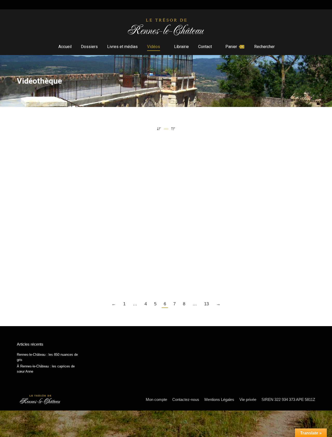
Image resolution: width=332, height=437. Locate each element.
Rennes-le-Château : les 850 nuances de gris (47, 357)
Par (46, 158)
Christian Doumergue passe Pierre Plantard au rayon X (82, 149)
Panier (234, 46)
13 (206, 303)
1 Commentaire (105, 186)
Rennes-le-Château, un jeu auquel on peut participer (78, 176)
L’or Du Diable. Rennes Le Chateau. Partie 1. (68, 231)
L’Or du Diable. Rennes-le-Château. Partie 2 (68, 264)
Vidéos (23, 158)
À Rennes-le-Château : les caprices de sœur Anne (46, 368)
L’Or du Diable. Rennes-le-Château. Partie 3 (212, 264)
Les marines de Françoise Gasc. (55, 204)
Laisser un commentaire (114, 158)
